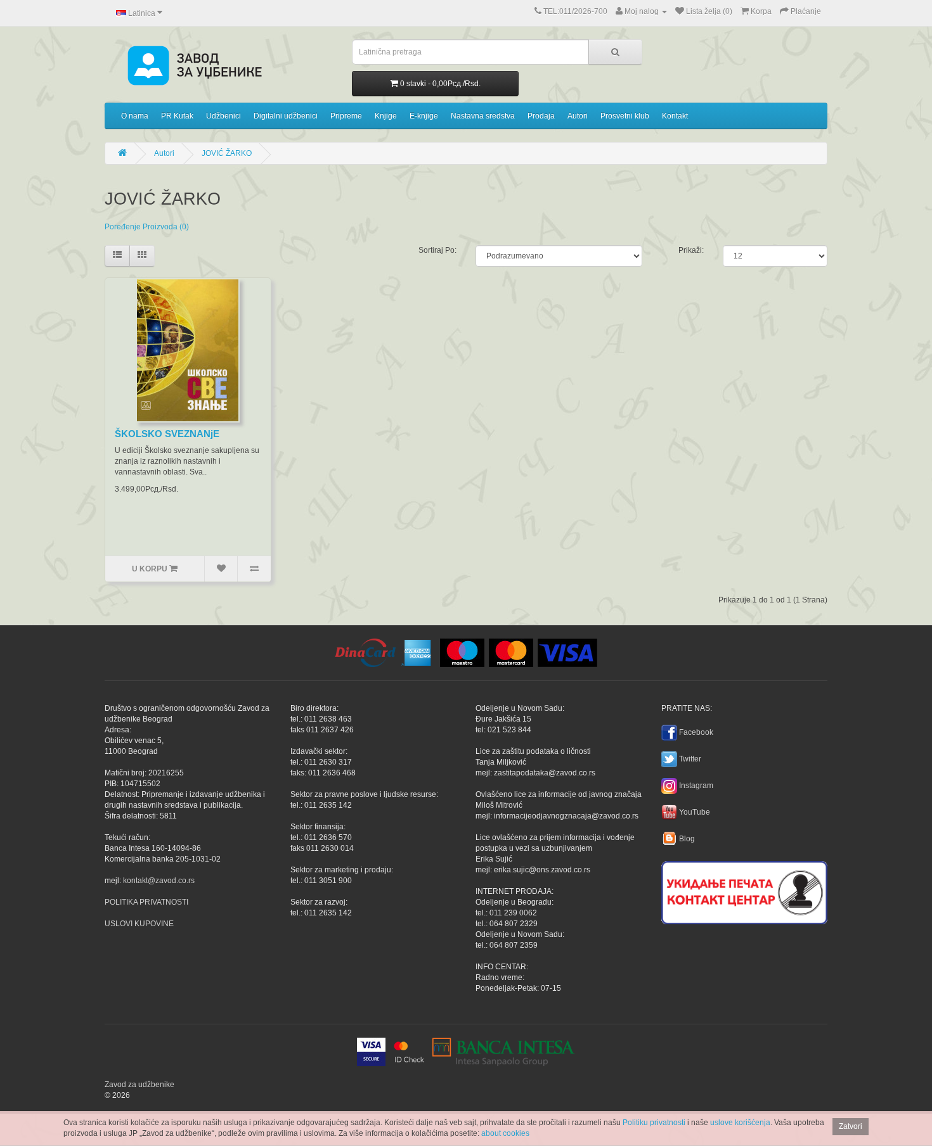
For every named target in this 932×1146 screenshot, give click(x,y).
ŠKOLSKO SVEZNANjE (167, 433)
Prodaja (541, 115)
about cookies (505, 1133)
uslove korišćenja (740, 1122)
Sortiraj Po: (437, 250)
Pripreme (346, 115)
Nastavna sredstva (483, 115)
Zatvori (850, 1126)
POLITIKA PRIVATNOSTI (146, 902)
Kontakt (675, 115)
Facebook (696, 732)
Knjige (386, 115)
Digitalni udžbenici (286, 115)
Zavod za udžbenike (139, 1084)
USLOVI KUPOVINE (139, 923)
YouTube (694, 812)
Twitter (690, 758)
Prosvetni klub (624, 115)
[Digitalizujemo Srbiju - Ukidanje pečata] (744, 890)
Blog (687, 838)
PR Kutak (177, 115)
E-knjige (424, 115)
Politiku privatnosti (654, 1122)
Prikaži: (691, 250)
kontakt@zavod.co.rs (159, 880)
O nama (134, 115)
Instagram (696, 785)
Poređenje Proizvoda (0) (147, 226)
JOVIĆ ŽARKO (227, 153)
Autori (577, 115)
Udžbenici (223, 115)
